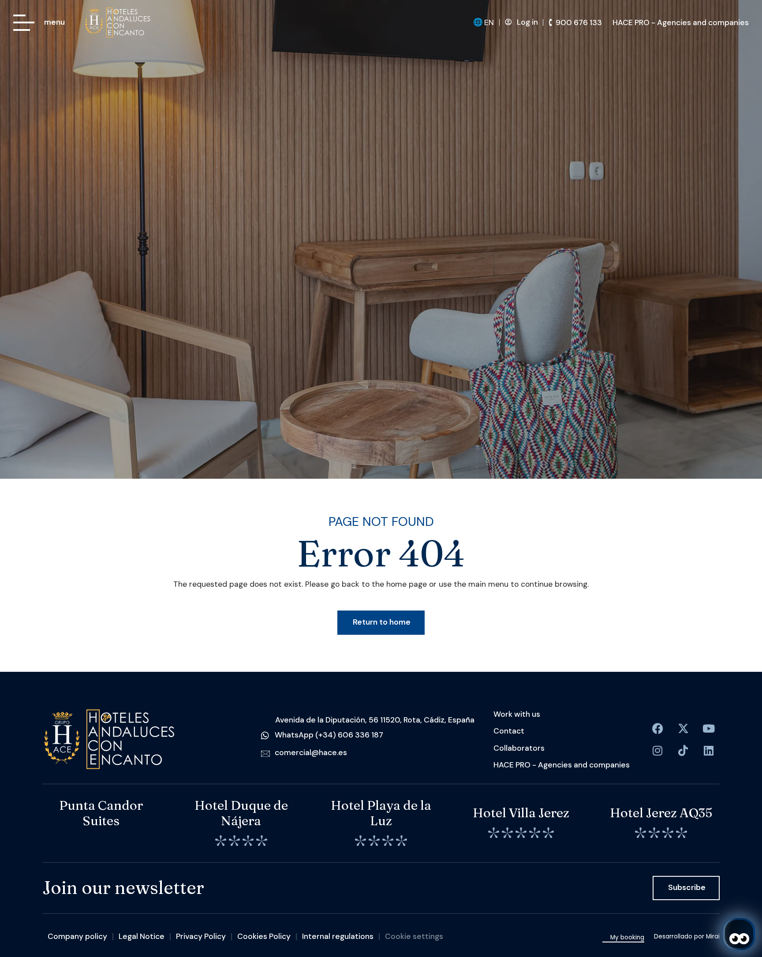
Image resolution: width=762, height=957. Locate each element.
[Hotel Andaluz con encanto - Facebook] (657, 729)
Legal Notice (141, 936)
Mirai (713, 936)
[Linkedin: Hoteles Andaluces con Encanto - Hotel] (709, 751)
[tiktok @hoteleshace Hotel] (683, 751)
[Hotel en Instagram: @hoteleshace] (657, 751)
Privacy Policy (201, 936)
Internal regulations (338, 936)
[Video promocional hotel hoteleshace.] (709, 729)
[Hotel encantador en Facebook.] (683, 729)
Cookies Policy (264, 936)
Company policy (77, 936)
